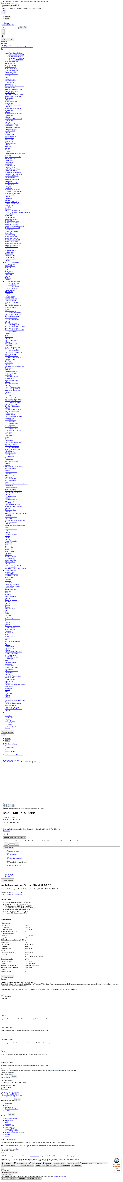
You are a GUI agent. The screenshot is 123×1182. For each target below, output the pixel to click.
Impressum (8, 1124)
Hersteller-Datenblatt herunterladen (11, 894)
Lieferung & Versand (11, 1129)
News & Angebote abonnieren (10, 1149)
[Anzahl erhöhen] (17, 844)
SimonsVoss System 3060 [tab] (16, 55)
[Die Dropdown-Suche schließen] (25, 27)
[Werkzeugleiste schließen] (2, 1168)
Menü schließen (8, 40)
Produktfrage (13, 854)
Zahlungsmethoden (10, 1127)
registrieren (7, 45)
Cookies (7, 1134)
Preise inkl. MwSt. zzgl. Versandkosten (14, 837)
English (7, 18)
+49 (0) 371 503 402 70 (14, 865)
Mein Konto (8, 1104)
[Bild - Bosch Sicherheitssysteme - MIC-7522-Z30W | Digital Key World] (23, 762)
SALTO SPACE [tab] (13, 283)
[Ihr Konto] (2, 36)
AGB (6, 1122)
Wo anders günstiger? (15, 858)
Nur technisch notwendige (9, 1178)
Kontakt (7, 1110)
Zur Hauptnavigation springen (38, 1)
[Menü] (3, 30)
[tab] (10, 874)
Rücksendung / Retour (11, 1131)
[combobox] (10, 28)
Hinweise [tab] (8, 876)
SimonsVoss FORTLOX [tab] (15, 60)
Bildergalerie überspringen (11, 760)
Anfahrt (7, 1136)
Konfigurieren (21, 1178)
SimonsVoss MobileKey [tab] (15, 56)
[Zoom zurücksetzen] (9, 805)
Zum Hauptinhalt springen (9, 1)
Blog (6, 1105)
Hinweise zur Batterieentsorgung (15, 1132)
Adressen (22, 47)
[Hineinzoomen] (13, 805)
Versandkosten (34, 1156)
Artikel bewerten (14, 852)
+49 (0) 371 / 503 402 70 (11, 1092)
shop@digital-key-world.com (13, 1096)
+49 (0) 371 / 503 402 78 (11, 1094)
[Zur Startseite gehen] (7, 3)
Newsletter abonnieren (11, 1109)
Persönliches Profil (13, 47)
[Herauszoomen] (5, 805)
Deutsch (7, 16)
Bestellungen (29, 47)
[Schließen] (3, 803)
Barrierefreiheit (9, 1125)
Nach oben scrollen (7, 1174)
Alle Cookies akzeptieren (34, 1178)
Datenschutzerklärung (11, 1118)
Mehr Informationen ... (60, 1176)
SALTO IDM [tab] (12, 288)
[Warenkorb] (2, 50)
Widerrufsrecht (9, 1120)
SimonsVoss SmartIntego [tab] (16, 58)
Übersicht (4, 47)
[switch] (7, 1163)
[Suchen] (21, 27)
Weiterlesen (6, 831)
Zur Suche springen (23, 1)
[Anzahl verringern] (6, 844)
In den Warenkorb (8, 847)
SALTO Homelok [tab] (14, 286)
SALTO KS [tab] (12, 285)
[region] (61, 785)
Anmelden (4, 43)
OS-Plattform (9, 1107)
